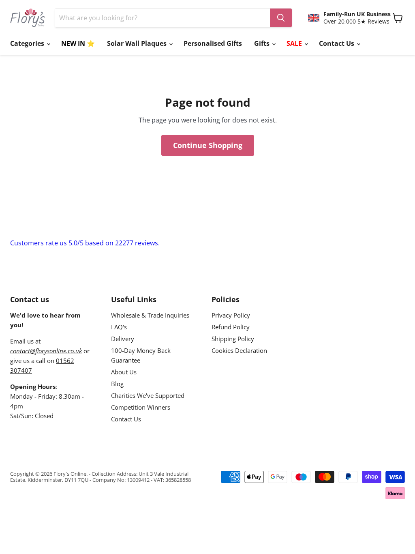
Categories (28, 43)
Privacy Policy (231, 315)
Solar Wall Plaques (137, 43)
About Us (124, 372)
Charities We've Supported (147, 395)
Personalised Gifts (213, 43)
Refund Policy (231, 327)
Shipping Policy (233, 339)
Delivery (122, 339)
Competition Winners (140, 407)
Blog (117, 384)
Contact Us (337, 43)
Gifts (262, 43)
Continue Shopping (207, 145)
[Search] (281, 18)
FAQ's (119, 327)
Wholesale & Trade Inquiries (150, 315)
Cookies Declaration (239, 350)
